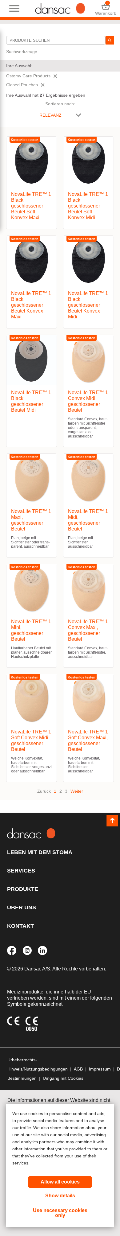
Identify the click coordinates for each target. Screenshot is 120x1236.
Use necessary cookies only (60, 1213)
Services (21, 871)
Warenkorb (106, 8)
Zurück (44, 791)
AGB (78, 1069)
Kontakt (20, 926)
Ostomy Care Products (28, 75)
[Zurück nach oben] (112, 820)
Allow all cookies (60, 1181)
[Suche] (110, 40)
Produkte (22, 889)
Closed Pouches (22, 84)
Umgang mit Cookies (63, 1078)
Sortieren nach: (60, 103)
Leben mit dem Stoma (39, 852)
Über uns (21, 907)
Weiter (76, 791)
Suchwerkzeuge (21, 51)
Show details (60, 1195)
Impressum (100, 1069)
